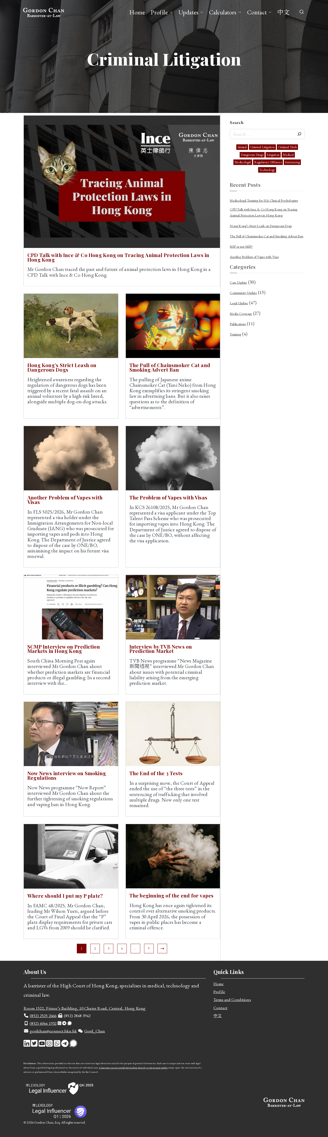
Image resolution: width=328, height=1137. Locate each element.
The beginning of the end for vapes (171, 895)
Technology (267, 170)
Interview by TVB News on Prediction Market (160, 648)
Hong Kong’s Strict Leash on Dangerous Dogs (62, 367)
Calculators (222, 12)
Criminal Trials (287, 147)
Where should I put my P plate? (65, 895)
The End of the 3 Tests (156, 773)
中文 (283, 12)
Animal (242, 147)
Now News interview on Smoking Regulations (66, 775)
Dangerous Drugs (252, 155)
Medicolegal (243, 162)
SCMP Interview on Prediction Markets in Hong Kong (63, 648)
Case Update (238, 282)
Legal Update (239, 303)
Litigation (273, 155)
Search (236, 122)
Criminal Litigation (262, 147)
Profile (159, 12)
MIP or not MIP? (241, 246)
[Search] (299, 134)
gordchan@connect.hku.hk (53, 1031)
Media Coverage (241, 313)
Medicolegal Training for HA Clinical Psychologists (264, 200)
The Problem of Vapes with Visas (168, 497)
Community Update (243, 293)
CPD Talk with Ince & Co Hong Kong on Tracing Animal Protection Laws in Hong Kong (118, 257)
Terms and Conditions (232, 999)
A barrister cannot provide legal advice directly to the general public (133, 1067)
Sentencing (292, 162)
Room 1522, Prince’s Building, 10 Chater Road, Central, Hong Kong (85, 1008)
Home (137, 12)
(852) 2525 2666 (43, 1015)
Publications (238, 324)
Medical (288, 155)
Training (235, 334)
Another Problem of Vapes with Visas (65, 499)
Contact (257, 12)
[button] (170, 12)
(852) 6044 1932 (43, 1023)
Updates (188, 12)
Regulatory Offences (268, 162)
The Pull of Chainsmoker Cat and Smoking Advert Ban (169, 367)
